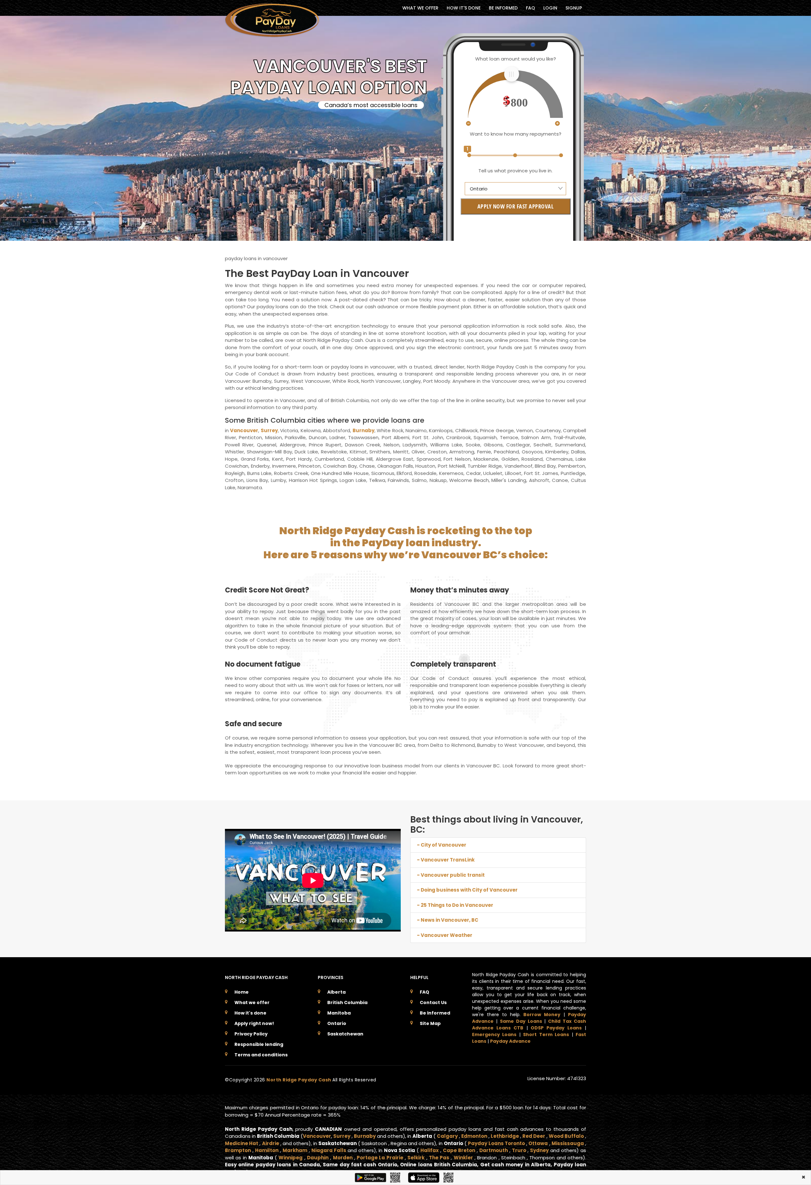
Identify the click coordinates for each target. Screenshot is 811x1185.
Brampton (238, 1150)
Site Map (430, 1023)
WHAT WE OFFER (420, 8)
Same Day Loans (521, 1021)
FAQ (530, 8)
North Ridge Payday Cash (299, 1080)
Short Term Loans (546, 1034)
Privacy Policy (251, 1034)
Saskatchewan (345, 1034)
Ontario (336, 1023)
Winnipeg (290, 1157)
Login (550, 8)
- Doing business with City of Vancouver (467, 890)
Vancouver (244, 430)
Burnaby (363, 430)
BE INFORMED (503, 8)
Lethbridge (505, 1136)
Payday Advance (510, 1041)
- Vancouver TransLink (446, 859)
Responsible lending (258, 1044)
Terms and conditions (261, 1055)
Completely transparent (453, 664)
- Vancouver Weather (444, 935)
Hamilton (266, 1150)
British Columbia (347, 1002)
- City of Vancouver (441, 845)
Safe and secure (253, 724)
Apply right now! (254, 1023)
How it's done (250, 1013)
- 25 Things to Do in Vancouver (455, 905)
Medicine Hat (241, 1143)
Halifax (429, 1150)
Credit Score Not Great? (267, 590)
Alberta (336, 992)
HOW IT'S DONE (464, 8)
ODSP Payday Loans (556, 1028)
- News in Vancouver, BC (447, 920)
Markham (295, 1150)
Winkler (463, 1157)
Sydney (539, 1150)
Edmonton (474, 1136)
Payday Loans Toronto (496, 1143)
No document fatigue (262, 664)
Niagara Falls (328, 1150)
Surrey (269, 430)
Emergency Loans (494, 1034)
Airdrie (270, 1143)
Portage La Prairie (380, 1157)
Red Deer (533, 1136)
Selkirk (416, 1157)
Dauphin (318, 1157)
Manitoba (339, 1013)
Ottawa (538, 1143)
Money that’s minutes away (459, 590)
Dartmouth (493, 1150)
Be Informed (435, 1013)
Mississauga (568, 1143)
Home (241, 992)
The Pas (439, 1157)
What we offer (252, 1002)
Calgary (447, 1136)
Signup (573, 8)
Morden (343, 1157)
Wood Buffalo (566, 1136)
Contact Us (433, 1002)
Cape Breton (459, 1150)
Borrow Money (541, 1014)
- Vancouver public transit (451, 875)
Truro (519, 1150)
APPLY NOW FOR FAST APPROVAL (515, 206)
